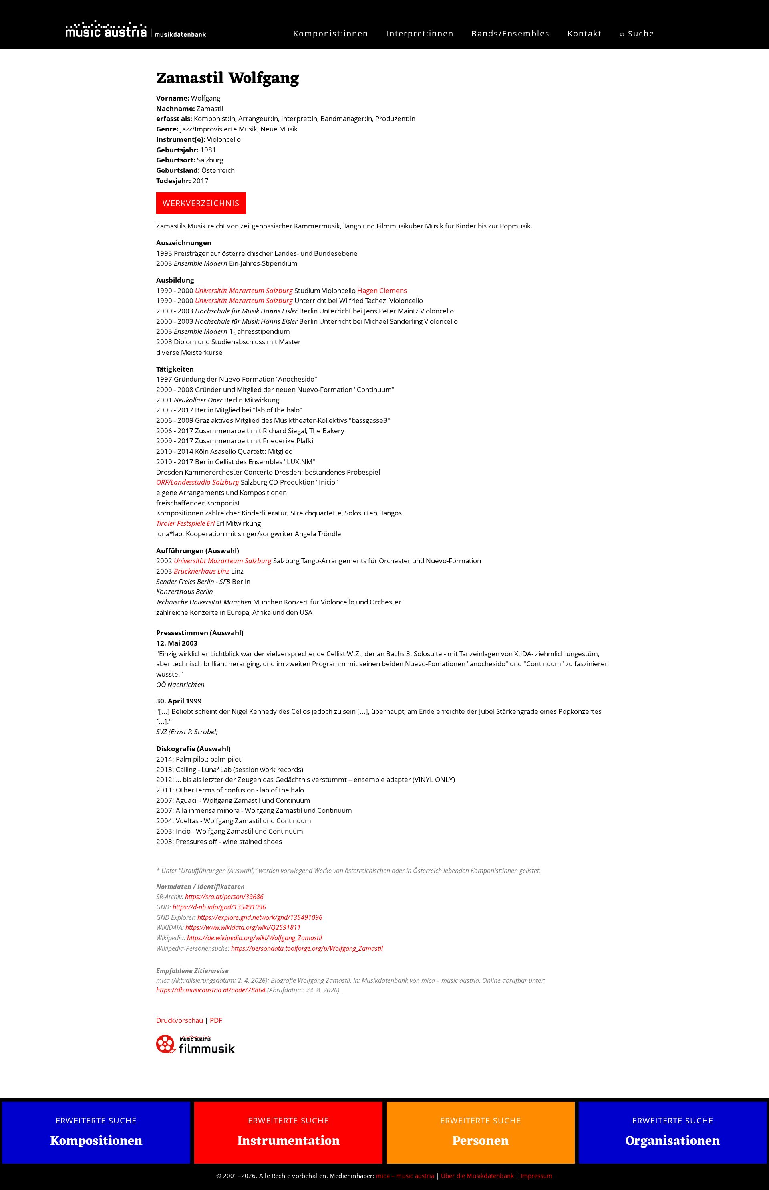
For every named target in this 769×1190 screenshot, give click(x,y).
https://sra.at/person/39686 (224, 896)
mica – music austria (405, 1176)
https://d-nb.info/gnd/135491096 (219, 907)
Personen (480, 1141)
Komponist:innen (330, 33)
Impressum (537, 1176)
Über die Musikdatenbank (477, 1176)
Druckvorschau (179, 1020)
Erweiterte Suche (96, 1120)
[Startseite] (135, 31)
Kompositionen (96, 1142)
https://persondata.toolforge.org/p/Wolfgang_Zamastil (307, 948)
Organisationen (673, 1141)
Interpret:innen (420, 33)
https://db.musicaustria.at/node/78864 (211, 990)
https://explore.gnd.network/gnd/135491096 (259, 917)
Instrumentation (288, 1141)
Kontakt (585, 33)
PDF (216, 1020)
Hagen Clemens (382, 290)
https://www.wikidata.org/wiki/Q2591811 (243, 927)
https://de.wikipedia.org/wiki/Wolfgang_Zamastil (254, 937)
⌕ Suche (637, 33)
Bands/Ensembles (510, 33)
